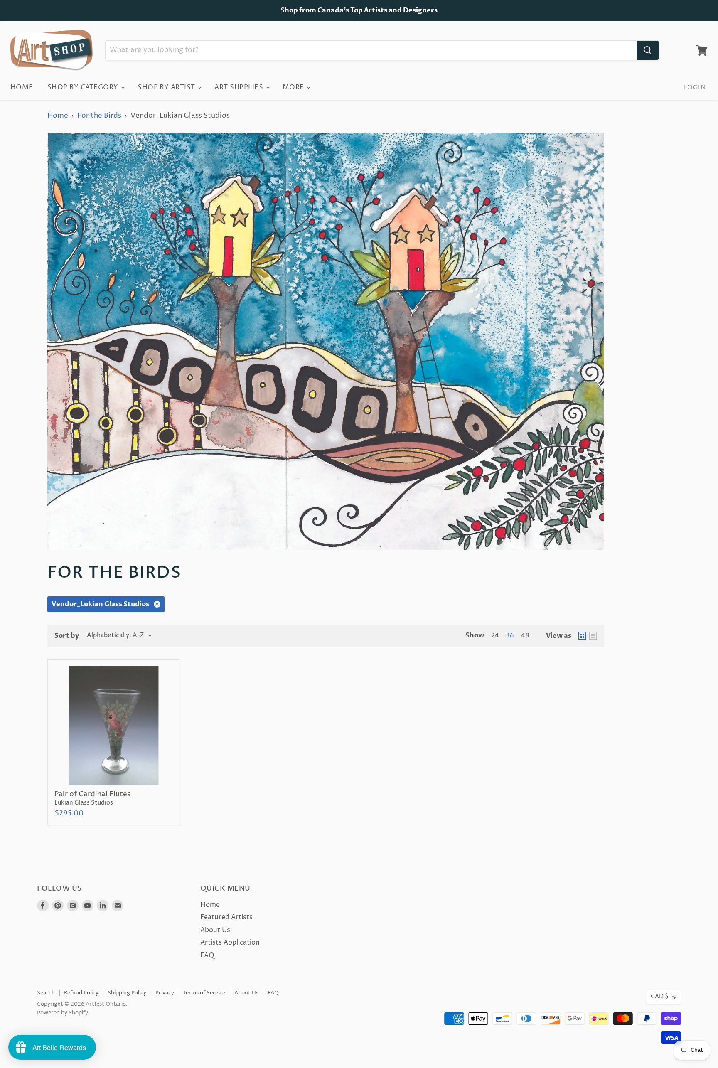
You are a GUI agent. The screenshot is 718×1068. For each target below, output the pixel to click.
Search (46, 993)
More (294, 87)
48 (525, 636)
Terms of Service (204, 993)
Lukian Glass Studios (83, 803)
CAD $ (660, 996)
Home (21, 87)
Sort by (66, 636)
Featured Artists (226, 917)
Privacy (164, 993)
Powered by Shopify (62, 1012)
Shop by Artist (167, 87)
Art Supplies (239, 87)
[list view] (593, 636)
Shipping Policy (127, 993)
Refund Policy (81, 993)
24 (495, 636)
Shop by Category (83, 87)
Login (695, 87)
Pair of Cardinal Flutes (92, 794)
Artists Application (230, 942)
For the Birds (99, 116)
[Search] (648, 50)
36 (510, 636)
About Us (215, 930)
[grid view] (582, 636)
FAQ (207, 955)
